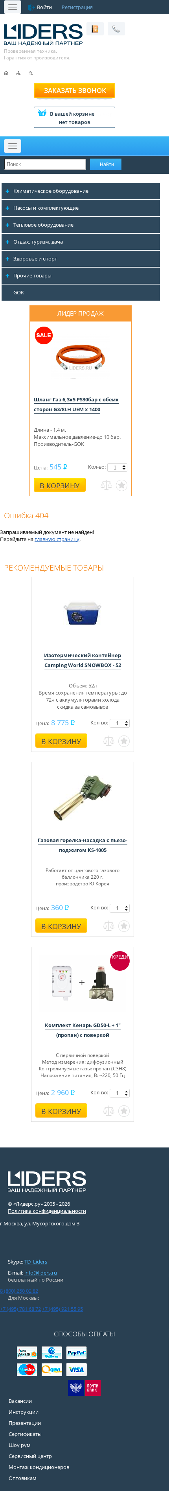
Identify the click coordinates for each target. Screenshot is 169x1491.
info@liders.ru (40, 1272)
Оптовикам (23, 1478)
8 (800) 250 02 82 (19, 1290)
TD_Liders (35, 1261)
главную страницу (57, 539)
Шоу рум (20, 1445)
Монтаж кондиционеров (39, 1467)
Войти (44, 7)
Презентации (25, 1422)
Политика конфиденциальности (47, 1210)
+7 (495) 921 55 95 (62, 1308)
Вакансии (20, 1400)
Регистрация (77, 7)
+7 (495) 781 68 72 (20, 1308)
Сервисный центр (30, 1456)
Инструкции (24, 1411)
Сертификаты (25, 1433)
